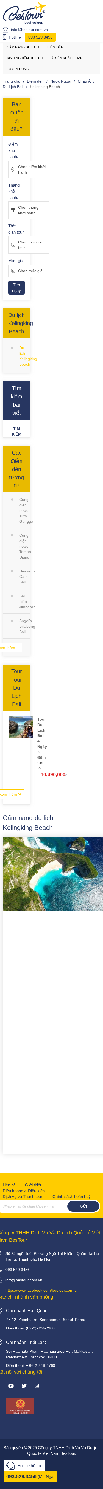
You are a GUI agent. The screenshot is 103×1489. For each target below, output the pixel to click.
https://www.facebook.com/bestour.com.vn (42, 1290)
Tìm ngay (16, 288)
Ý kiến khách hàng (68, 58)
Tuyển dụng (18, 69)
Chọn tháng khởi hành (28, 210)
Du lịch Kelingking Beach (24, 356)
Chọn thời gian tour (31, 245)
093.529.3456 (21, 1476)
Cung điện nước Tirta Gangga (24, 510)
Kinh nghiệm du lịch (25, 58)
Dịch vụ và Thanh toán (23, 1196)
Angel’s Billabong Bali (24, 626)
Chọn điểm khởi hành (32, 169)
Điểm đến (55, 47)
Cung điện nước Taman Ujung (24, 546)
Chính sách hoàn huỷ (71, 1196)
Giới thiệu (33, 1185)
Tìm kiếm (16, 431)
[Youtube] (11, 1386)
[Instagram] (37, 1386)
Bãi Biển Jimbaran (24, 601)
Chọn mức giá (30, 271)
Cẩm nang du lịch (23, 47)
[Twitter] (24, 1386)
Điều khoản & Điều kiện (24, 1190)
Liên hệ (9, 1185)
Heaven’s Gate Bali (24, 576)
